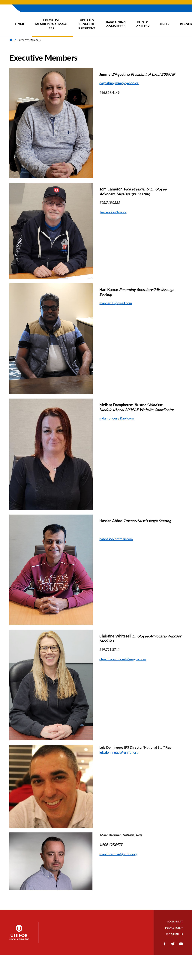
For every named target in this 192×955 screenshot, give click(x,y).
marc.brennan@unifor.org (118, 854)
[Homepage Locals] (11, 40)
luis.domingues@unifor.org (118, 752)
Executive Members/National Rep (51, 24)
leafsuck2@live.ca (113, 212)
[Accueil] (10, 20)
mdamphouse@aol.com (116, 418)
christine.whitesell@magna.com (122, 659)
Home (20, 24)
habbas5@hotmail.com (116, 539)
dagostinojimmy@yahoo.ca (119, 83)
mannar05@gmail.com (115, 303)
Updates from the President (86, 24)
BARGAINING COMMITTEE (116, 24)
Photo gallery (143, 24)
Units (165, 24)
